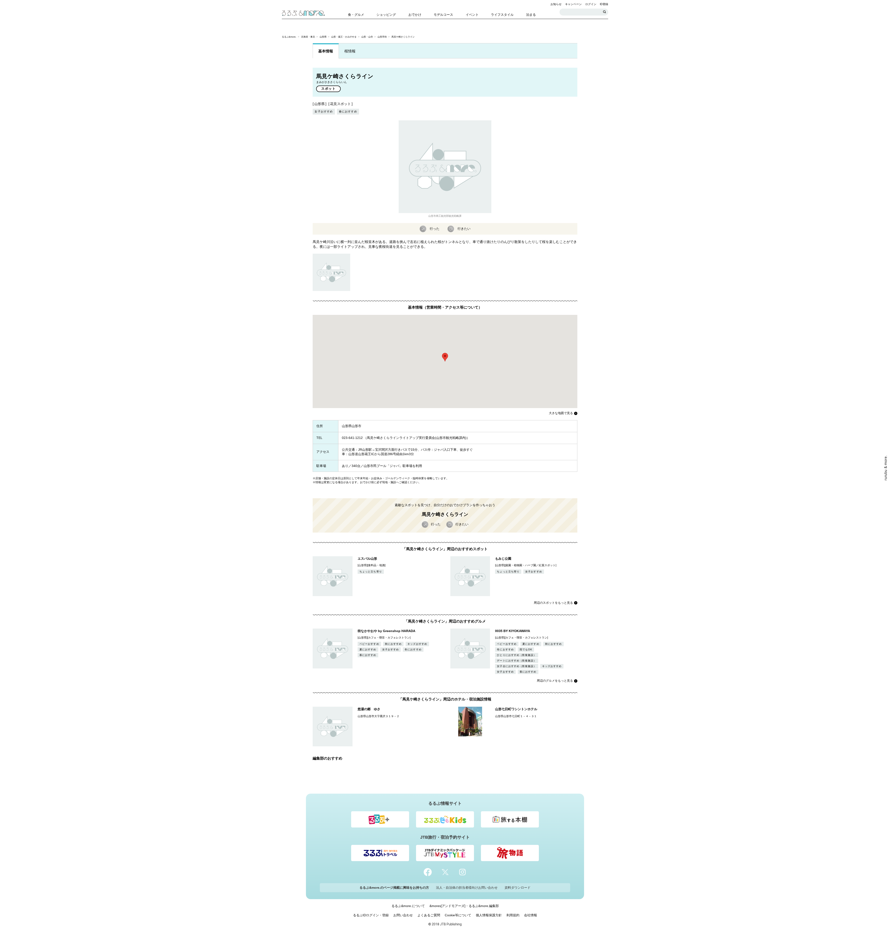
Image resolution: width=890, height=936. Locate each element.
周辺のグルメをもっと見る (555, 680)
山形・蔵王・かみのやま (344, 36)
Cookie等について (458, 915)
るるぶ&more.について (408, 906)
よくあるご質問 (428, 915)
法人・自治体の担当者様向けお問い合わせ (467, 887)
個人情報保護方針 (489, 915)
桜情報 (350, 51)
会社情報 (530, 915)
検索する (604, 12)
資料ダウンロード (518, 887)
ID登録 (604, 4)
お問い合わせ (403, 915)
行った (434, 228)
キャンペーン (573, 4)
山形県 (323, 36)
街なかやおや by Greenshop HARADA (386, 631)
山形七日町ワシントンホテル (516, 709)
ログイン (590, 4)
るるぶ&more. (289, 36)
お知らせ (556, 4)
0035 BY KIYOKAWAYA (512, 631)
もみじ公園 (503, 558)
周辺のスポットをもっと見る (553, 602)
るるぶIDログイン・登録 (371, 915)
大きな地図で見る (561, 413)
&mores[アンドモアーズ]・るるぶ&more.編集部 (464, 906)
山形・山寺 (367, 36)
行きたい (464, 228)
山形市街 (382, 36)
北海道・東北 (308, 36)
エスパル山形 (367, 558)
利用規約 (512, 915)
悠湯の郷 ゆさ (369, 709)
